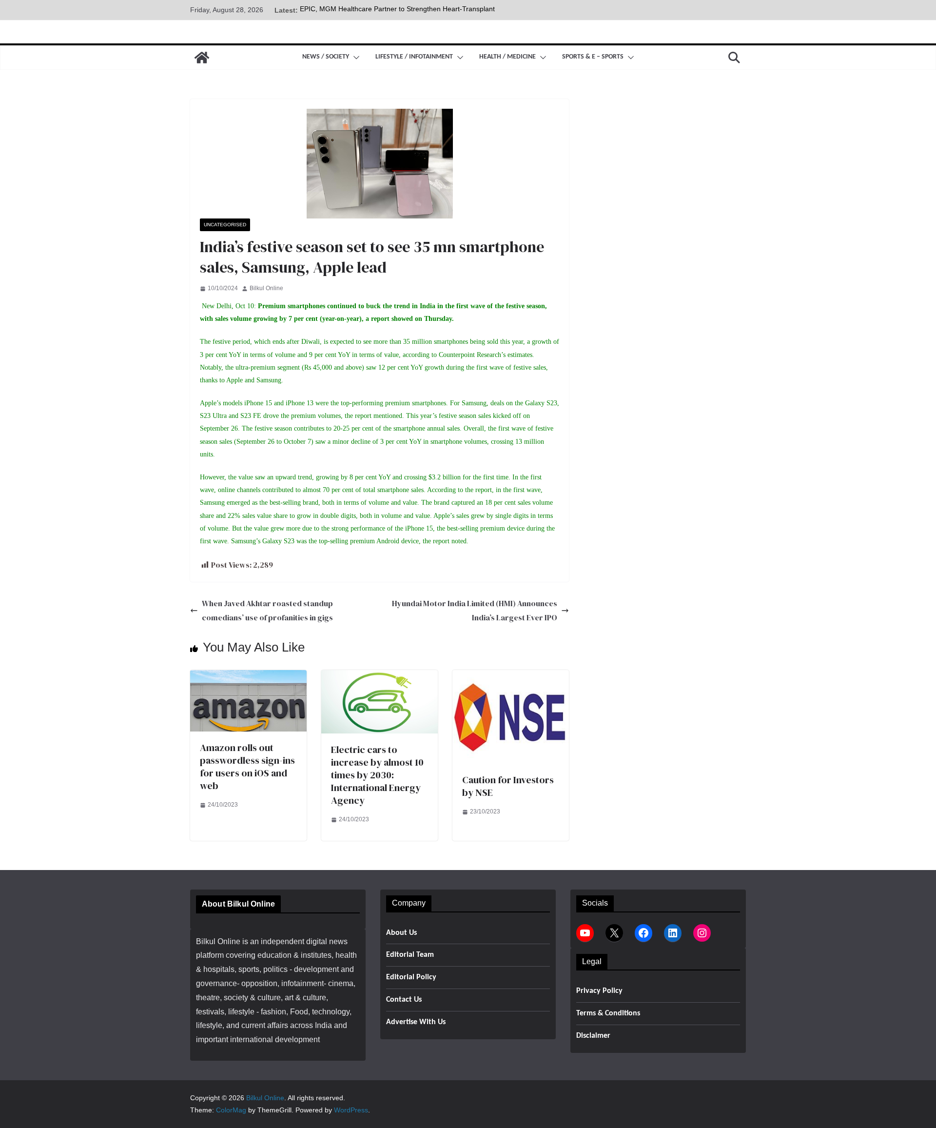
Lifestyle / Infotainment (414, 56)
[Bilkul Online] (202, 57)
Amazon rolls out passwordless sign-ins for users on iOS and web (247, 766)
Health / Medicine (507, 56)
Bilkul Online (266, 288)
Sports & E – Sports (593, 56)
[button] (354, 57)
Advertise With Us (416, 1022)
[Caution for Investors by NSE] (510, 677)
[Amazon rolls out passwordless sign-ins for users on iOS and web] (248, 677)
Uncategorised (225, 224)
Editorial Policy (411, 977)
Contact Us (404, 1000)
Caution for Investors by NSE (508, 786)
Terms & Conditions (608, 1013)
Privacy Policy (599, 991)
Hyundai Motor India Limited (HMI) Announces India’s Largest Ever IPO (474, 610)
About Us (401, 933)
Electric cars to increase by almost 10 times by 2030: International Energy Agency (377, 775)
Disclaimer (593, 1036)
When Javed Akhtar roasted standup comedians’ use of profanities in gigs (267, 610)
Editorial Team (410, 955)
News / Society (325, 56)
